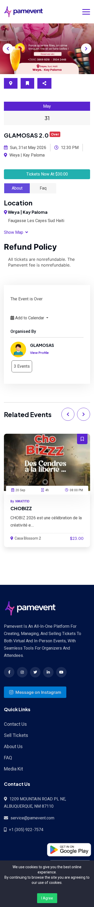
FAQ (8, 757)
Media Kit (13, 769)
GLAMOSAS (42, 345)
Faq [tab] (43, 188)
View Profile (39, 353)
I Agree (47, 898)
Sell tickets (16, 735)
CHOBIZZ (21, 508)
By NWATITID (20, 501)
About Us (13, 746)
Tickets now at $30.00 (47, 174)
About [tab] (17, 188)
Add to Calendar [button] (29, 317)
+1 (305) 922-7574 (26, 829)
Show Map (14, 232)
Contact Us (15, 724)
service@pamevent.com (32, 817)
